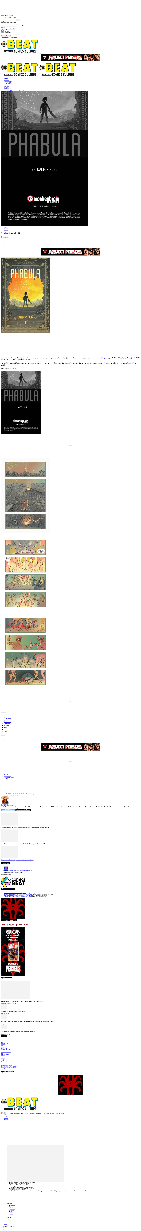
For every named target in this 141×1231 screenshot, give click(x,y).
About (5, 1116)
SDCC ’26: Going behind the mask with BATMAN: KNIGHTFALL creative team (22, 1001)
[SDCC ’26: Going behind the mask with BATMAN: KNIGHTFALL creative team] (15, 998)
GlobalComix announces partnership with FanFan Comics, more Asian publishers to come (26, 844)
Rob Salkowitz (4, 1056)
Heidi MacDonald (5, 237)
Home (2, 90)
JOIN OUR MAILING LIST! (10, 17)
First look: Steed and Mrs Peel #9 (13, 795)
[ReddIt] (26, 243)
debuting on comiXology (97, 358)
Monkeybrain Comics (9, 777)
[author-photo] (4, 803)
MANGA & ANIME (8, 81)
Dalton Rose (126, 358)
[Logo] (20, 76)
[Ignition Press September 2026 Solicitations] (4, 1008)
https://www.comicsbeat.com (7, 805)
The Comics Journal (5, 1061)
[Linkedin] (21, 243)
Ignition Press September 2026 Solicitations (13, 1011)
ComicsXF (3, 1047)
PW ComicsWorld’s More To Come (8, 1066)
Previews (6, 230)
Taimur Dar (3, 1003)
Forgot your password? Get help (8, 29)
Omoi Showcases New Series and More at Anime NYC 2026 (17, 895)
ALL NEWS (6, 87)
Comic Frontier (7, 1045)
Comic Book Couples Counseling (8, 1067)
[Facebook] (3, 243)
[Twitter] (9, 243)
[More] (44, 243)
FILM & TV (6, 80)
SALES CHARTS (7, 83)
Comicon (3, 1044)
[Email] (32, 243)
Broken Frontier (4, 1043)
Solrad (2, 1060)
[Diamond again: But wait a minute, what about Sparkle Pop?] (4, 1029)
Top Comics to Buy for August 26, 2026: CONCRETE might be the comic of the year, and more (27, 1021)
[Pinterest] (15, 243)
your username (19, 24)
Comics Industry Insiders (6, 1065)
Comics (5, 90)
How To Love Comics (6, 1052)
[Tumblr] (38, 243)
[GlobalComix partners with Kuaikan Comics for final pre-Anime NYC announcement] (9, 825)
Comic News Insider (5, 1068)
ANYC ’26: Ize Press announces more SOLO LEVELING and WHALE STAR (21, 894)
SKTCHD (3, 1059)
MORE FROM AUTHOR (23, 810)
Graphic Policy (4, 1050)
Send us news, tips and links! (14, 924)
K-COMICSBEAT (8, 82)
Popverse (3, 1055)
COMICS (6, 78)
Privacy (2, 30)
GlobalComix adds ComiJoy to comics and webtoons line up (17, 860)
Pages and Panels (5, 1054)
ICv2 (2, 1053)
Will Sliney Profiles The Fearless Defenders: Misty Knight (21, 793)
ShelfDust (3, 1058)
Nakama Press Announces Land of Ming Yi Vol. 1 (15, 893)
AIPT (2, 1042)
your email (18, 34)
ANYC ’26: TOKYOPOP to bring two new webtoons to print (17, 896)
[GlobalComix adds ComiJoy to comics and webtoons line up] (9, 857)
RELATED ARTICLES (8, 810)
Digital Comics (11, 90)
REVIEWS (6, 85)
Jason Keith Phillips (12, 870)
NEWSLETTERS (7, 88)
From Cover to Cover (5, 1049)
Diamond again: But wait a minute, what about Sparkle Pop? (18, 1031)
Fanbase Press (4, 1048)
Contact (6, 1118)
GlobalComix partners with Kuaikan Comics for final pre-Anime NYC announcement (25, 827)
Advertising (6, 1119)
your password (19, 25)
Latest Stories (10, 889)
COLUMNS (6, 86)
